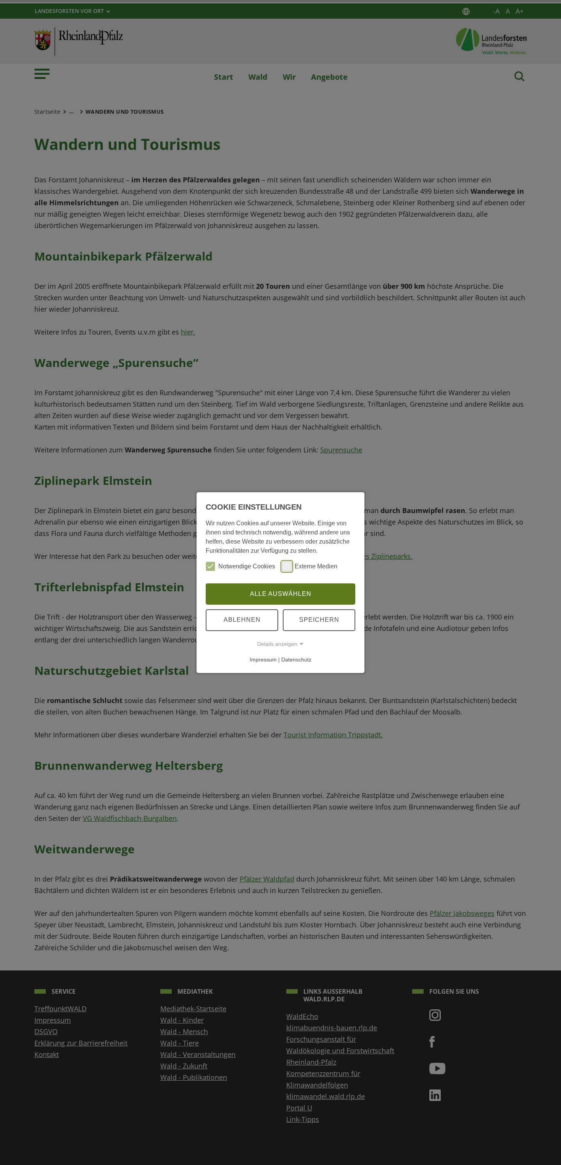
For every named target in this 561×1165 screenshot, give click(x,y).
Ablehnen (242, 619)
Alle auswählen (280, 594)
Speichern (319, 619)
